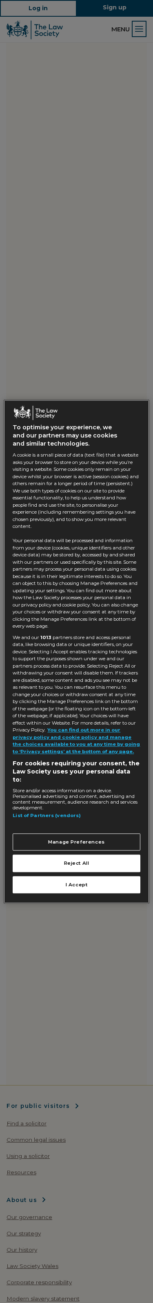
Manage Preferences (76, 842)
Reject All (76, 863)
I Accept (77, 885)
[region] (76, 651)
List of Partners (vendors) (47, 816)
